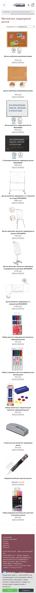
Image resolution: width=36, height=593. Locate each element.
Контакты (6, 547)
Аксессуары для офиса (20, 12)
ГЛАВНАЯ (6, 12)
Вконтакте (11, 572)
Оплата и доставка (10, 539)
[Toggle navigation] (4, 5)
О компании (7, 537)
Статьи (5, 541)
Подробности (26, 590)
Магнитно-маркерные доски (23, 14)
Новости (6, 545)
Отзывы (6, 543)
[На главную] (21, 4)
